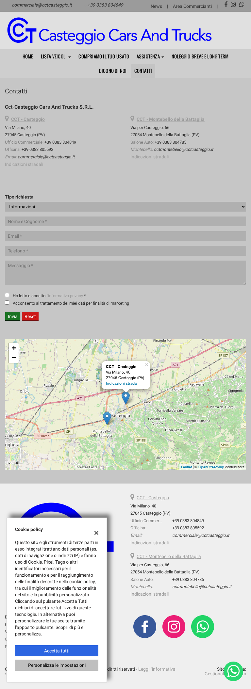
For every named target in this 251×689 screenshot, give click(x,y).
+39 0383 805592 (37, 149)
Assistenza (149, 56)
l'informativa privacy (64, 295)
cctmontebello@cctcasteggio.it (183, 149)
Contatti (143, 70)
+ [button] (14, 348)
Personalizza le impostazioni (57, 665)
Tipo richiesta (19, 197)
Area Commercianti (192, 6)
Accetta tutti (56, 650)
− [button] (14, 358)
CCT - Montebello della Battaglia (169, 556)
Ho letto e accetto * (49, 295)
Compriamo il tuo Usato (103, 56)
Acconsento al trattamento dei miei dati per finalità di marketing (71, 303)
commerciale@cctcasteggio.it (42, 5)
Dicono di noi (113, 70)
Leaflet (186, 467)
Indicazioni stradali (24, 164)
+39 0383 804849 (105, 5)
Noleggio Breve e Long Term (200, 56)
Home (28, 56)
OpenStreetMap (211, 467)
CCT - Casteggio (153, 497)
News (156, 6)
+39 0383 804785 (170, 142)
